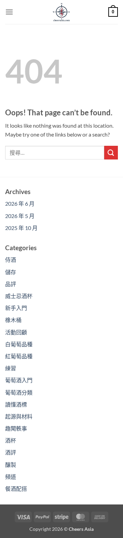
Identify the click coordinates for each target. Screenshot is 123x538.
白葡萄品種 (18, 344)
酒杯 (10, 440)
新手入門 (16, 308)
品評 (10, 284)
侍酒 (10, 259)
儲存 (10, 272)
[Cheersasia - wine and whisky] (61, 12)
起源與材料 (18, 416)
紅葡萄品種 (18, 356)
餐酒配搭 (16, 488)
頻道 (10, 476)
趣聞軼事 (16, 428)
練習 (10, 368)
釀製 (10, 464)
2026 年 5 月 (20, 216)
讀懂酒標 (16, 404)
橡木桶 (13, 320)
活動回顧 (16, 332)
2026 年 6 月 (20, 203)
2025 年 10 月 (21, 228)
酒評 (10, 452)
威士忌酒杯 (18, 296)
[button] (9, 11)
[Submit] (111, 152)
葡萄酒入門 (18, 380)
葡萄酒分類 (18, 392)
